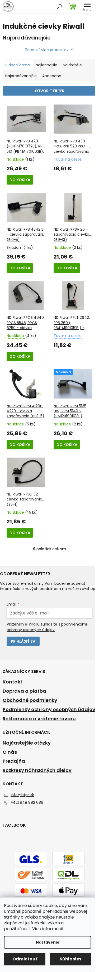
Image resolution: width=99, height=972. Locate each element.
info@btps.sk (22, 794)
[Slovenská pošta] (68, 859)
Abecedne (51, 75)
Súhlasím (70, 959)
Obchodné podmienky (30, 700)
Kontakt (12, 682)
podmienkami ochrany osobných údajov (47, 627)
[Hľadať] (59, 6)
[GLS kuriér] (31, 859)
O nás (10, 752)
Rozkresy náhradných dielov (37, 770)
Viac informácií (47, 929)
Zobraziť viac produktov (47, 49)
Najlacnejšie (46, 65)
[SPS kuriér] (31, 874)
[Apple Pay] (68, 890)
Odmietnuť (24, 959)
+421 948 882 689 (27, 802)
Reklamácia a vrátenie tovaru (39, 719)
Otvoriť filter (49, 90)
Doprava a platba (24, 691)
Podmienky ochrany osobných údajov (49, 709)
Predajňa (14, 761)
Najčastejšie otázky (27, 743)
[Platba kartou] (31, 890)
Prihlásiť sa (23, 641)
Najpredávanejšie (21, 75)
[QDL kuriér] (68, 874)
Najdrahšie (72, 65)
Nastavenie (47, 942)
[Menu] (87, 6)
